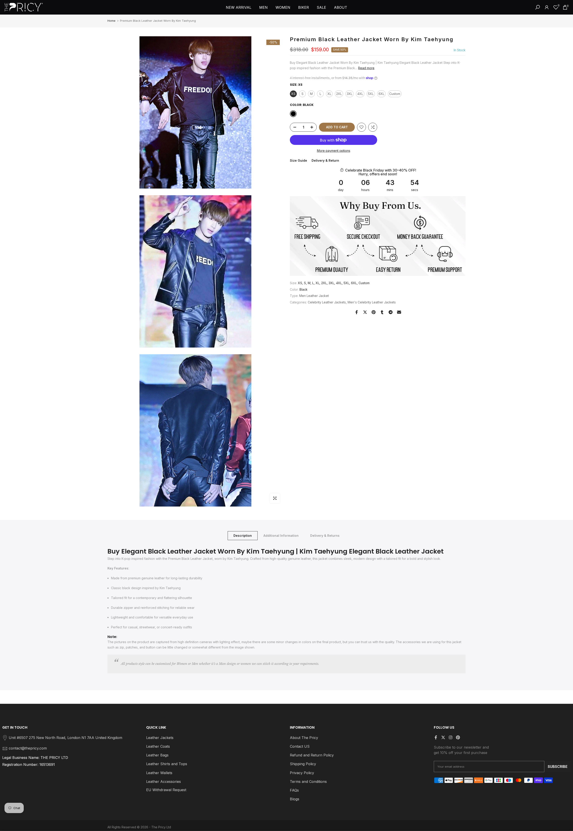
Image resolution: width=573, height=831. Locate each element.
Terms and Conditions (308, 781)
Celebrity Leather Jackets (327, 302)
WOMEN (283, 7)
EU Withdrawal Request (166, 790)
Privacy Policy (302, 773)
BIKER (303, 7)
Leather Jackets (159, 737)
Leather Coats (158, 746)
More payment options (333, 150)
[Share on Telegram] (391, 312)
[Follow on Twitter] (443, 737)
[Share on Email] (399, 312)
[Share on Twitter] (365, 312)
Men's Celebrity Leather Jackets (372, 302)
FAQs (294, 790)
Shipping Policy (303, 764)
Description (242, 535)
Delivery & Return (325, 160)
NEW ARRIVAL (238, 7)
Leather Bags (157, 755)
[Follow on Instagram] (451, 737)
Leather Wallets (159, 773)
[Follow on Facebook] (436, 737)
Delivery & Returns (325, 535)
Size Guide (298, 160)
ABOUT (340, 7)
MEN (263, 7)
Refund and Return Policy (312, 755)
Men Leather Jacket (314, 296)
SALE (321, 7)
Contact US (300, 746)
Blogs (294, 799)
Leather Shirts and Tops (166, 764)
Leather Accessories (163, 781)
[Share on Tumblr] (382, 312)
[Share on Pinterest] (374, 312)
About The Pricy (304, 737)
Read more (366, 68)
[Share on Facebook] (357, 312)
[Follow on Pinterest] (458, 737)
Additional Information (281, 535)
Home (111, 20)
